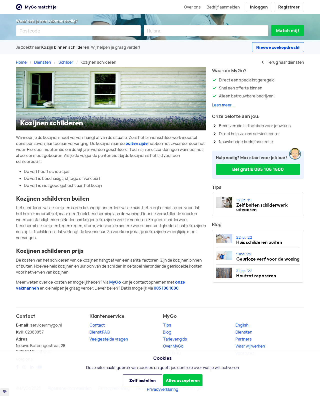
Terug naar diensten (285, 62)
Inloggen (259, 7)
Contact (97, 325)
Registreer (289, 7)
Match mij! (287, 30)
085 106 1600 (166, 288)
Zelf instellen (142, 380)
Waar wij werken (250, 346)
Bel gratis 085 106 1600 (258, 169)
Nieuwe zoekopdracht (278, 47)
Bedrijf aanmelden (223, 7)
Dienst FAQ (100, 332)
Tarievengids (175, 339)
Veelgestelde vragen (109, 339)
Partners (244, 339)
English (242, 325)
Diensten (244, 332)
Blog (167, 332)
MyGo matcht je (40, 7)
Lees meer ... (224, 105)
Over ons (192, 7)
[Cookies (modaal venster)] (4, 392)
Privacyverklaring (162, 389)
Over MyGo (173, 346)
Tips (167, 325)
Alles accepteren (183, 380)
